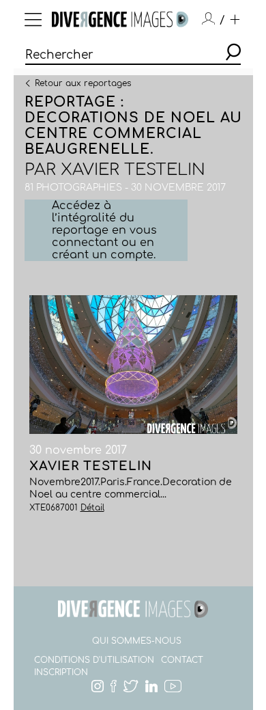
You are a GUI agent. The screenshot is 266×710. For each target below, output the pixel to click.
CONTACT (182, 660)
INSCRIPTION (61, 672)
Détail (92, 508)
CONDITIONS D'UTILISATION (94, 660)
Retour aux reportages (83, 83)
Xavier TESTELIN (133, 170)
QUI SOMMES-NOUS (136, 641)
